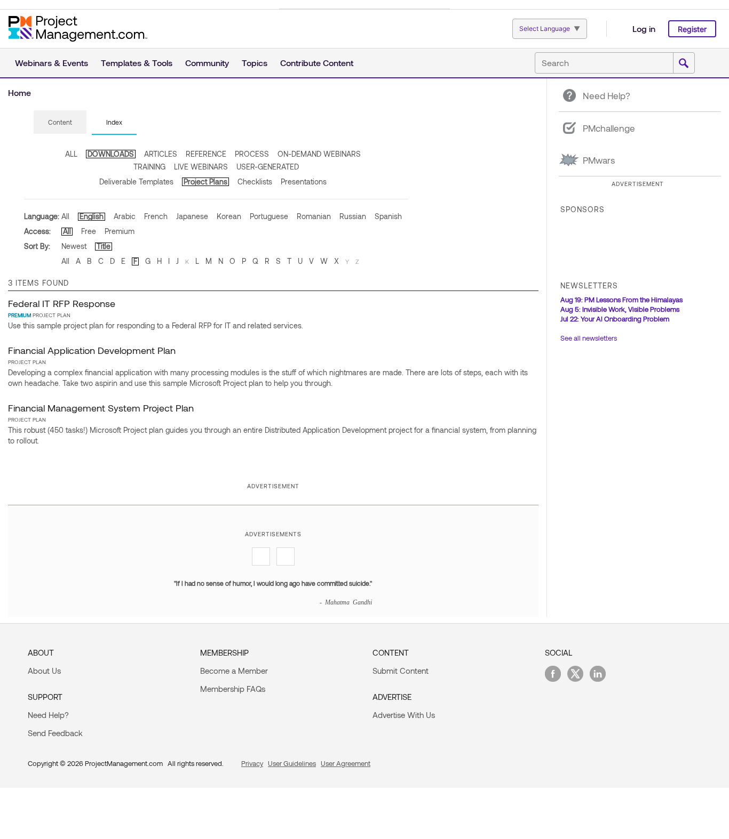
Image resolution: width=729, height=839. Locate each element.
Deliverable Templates (136, 181)
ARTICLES (160, 153)
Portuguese (269, 216)
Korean (229, 216)
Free (88, 231)
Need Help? (48, 715)
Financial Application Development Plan (92, 350)
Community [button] (207, 63)
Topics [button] (254, 63)
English (92, 216)
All (65, 216)
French (156, 216)
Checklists (254, 181)
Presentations (304, 181)
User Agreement (345, 763)
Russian (352, 216)
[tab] (60, 122)
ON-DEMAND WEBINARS (319, 153)
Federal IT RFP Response (61, 303)
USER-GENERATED (267, 166)
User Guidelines (292, 763)
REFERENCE (206, 153)
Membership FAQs (232, 688)
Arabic (125, 216)
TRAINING (149, 166)
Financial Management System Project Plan (101, 408)
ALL (71, 153)
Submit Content (401, 670)
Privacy (252, 763)
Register (692, 29)
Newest (73, 246)
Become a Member (234, 670)
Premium (119, 231)
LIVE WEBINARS (201, 166)
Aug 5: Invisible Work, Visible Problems (619, 309)
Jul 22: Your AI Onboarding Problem (614, 318)
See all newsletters (588, 338)
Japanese (192, 216)
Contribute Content (316, 63)
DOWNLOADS (111, 153)
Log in (643, 28)
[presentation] (60, 122)
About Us (44, 670)
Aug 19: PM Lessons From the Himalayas (621, 299)
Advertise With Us (404, 715)
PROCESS (252, 153)
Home (19, 92)
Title (103, 246)
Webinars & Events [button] (51, 63)
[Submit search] (683, 63)
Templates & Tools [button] (136, 63)
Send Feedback (55, 733)
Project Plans (205, 181)
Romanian (314, 216)
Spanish (388, 216)
